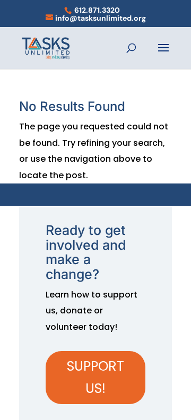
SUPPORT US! (95, 377)
